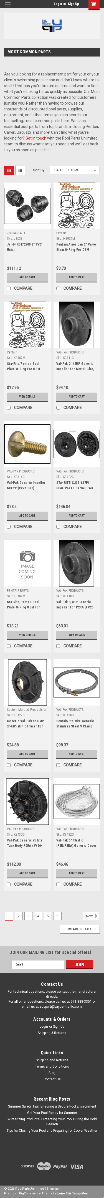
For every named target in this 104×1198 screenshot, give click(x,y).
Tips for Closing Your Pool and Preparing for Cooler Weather (52, 1131)
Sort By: (39, 170)
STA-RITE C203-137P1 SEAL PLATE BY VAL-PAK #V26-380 (74, 488)
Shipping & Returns (52, 1033)
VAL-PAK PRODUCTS (70, 352)
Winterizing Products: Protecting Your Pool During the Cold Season (52, 1121)
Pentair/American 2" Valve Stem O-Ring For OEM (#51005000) (76, 249)
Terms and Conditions (52, 1066)
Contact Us (52, 1079)
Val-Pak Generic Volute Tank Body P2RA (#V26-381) (25, 845)
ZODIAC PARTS (17, 233)
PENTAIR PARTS (18, 591)
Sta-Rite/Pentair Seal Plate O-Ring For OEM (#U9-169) (23, 369)
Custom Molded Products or (27, 710)
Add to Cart (27, 277)
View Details (27, 396)
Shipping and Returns (52, 1060)
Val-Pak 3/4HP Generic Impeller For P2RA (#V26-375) (75, 607)
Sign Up (73, 4)
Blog (52, 1073)
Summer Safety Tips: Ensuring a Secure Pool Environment (52, 1106)
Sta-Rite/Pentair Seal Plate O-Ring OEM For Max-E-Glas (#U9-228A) (24, 607)
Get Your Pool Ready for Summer (52, 1113)
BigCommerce (30, 1193)
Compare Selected (79, 929)
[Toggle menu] (7, 7)
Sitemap (53, 1189)
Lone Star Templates (72, 1193)
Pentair (61, 233)
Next (90, 916)
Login (58, 4)
